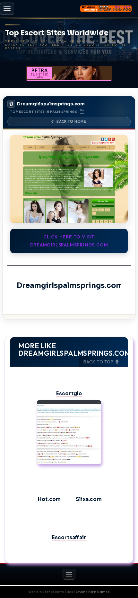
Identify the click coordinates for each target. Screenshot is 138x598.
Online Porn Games (93, 591)
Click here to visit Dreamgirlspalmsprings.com (69, 241)
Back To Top (99, 362)
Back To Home (71, 121)
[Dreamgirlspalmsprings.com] (69, 179)
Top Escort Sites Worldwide (56, 33)
